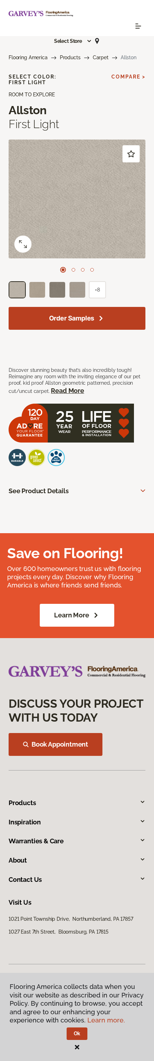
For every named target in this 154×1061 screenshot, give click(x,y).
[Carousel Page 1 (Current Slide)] (63, 270)
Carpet (101, 57)
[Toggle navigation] (138, 26)
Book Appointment (60, 744)
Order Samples (72, 318)
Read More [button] (67, 390)
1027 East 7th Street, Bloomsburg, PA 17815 (59, 932)
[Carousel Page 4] (92, 270)
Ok (77, 1033)
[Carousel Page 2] (73, 270)
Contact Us (25, 879)
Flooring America (28, 57)
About (18, 860)
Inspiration (25, 822)
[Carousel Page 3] (83, 270)
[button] (73, 41)
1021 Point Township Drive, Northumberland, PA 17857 (71, 919)
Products (70, 57)
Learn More (71, 615)
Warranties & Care (36, 841)
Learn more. (106, 1020)
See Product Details (39, 491)
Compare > (128, 77)
